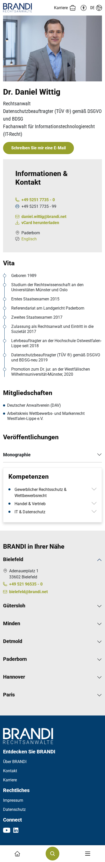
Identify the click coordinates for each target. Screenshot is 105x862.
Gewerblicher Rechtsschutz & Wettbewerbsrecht (41, 492)
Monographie (17, 454)
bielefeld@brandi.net (28, 591)
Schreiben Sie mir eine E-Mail (38, 147)
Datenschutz (14, 809)
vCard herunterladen (40, 222)
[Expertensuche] (52, 853)
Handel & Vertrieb (30, 503)
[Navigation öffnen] (87, 853)
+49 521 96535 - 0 (26, 584)
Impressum (13, 800)
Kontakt (10, 770)
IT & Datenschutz (30, 511)
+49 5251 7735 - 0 (38, 199)
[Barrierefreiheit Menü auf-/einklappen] (82, 7)
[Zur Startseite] (27, 7)
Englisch (29, 239)
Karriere (10, 780)
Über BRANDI (15, 761)
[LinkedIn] (15, 830)
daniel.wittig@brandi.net (43, 216)
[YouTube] (6, 830)
